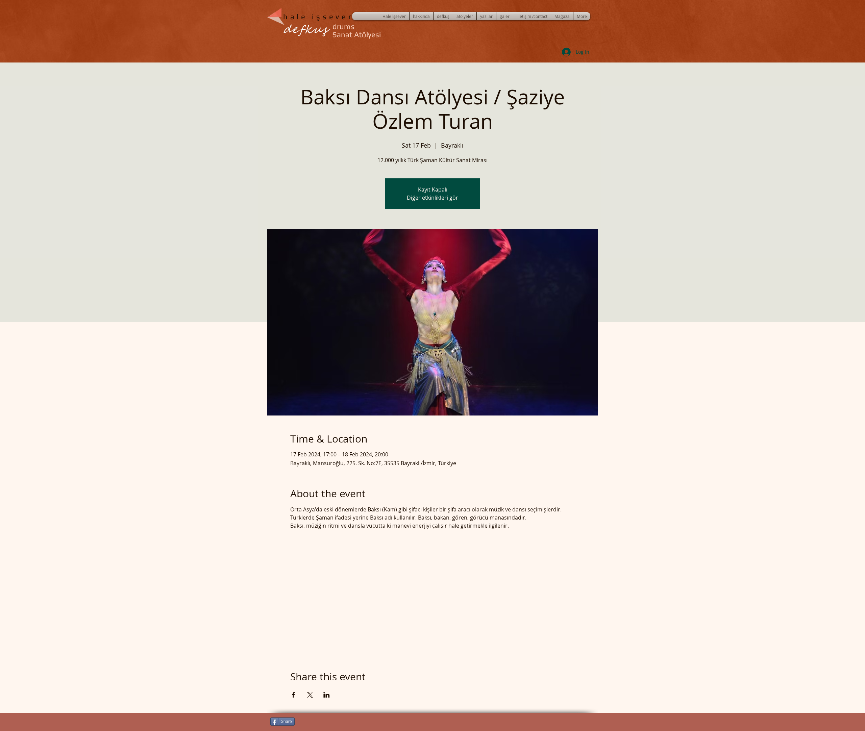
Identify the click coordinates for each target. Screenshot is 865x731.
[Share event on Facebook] (293, 695)
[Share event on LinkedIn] (326, 695)
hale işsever (318, 16)
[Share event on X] (310, 695)
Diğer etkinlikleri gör (432, 197)
